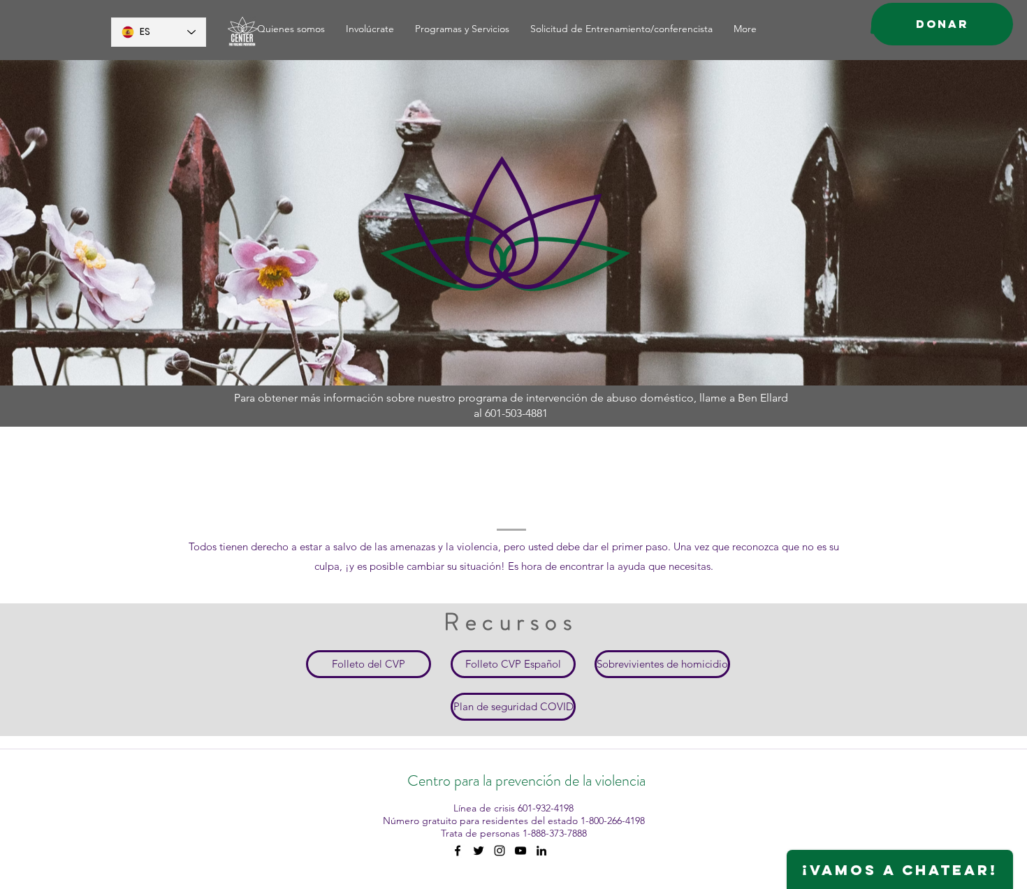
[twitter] (479, 851)
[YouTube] (520, 851)
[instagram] (500, 851)
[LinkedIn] (541, 851)
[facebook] (458, 851)
